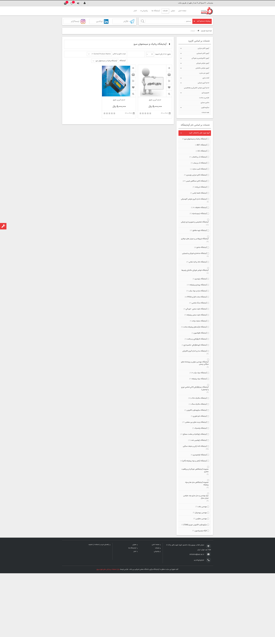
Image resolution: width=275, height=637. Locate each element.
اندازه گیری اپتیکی (203, 83)
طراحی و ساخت (204, 98)
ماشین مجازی (205, 102)
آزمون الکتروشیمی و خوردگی (200, 58)
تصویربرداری (205, 93)
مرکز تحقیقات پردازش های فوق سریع (108, 569)
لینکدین (99, 21)
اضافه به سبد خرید (169, 74)
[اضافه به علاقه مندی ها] (169, 87)
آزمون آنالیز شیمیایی (203, 53)
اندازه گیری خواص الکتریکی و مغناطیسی (196, 88)
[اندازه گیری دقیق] (169, 68)
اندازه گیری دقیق (155, 100)
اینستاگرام (75, 21)
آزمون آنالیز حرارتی (203, 48)
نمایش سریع (169, 94)
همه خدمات (205, 112)
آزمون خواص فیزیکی (202, 63)
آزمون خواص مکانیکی (202, 68)
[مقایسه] (169, 81)
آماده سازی (206, 78)
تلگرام (126, 21)
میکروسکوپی (205, 107)
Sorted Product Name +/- (101, 54)
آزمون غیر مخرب (204, 73)
